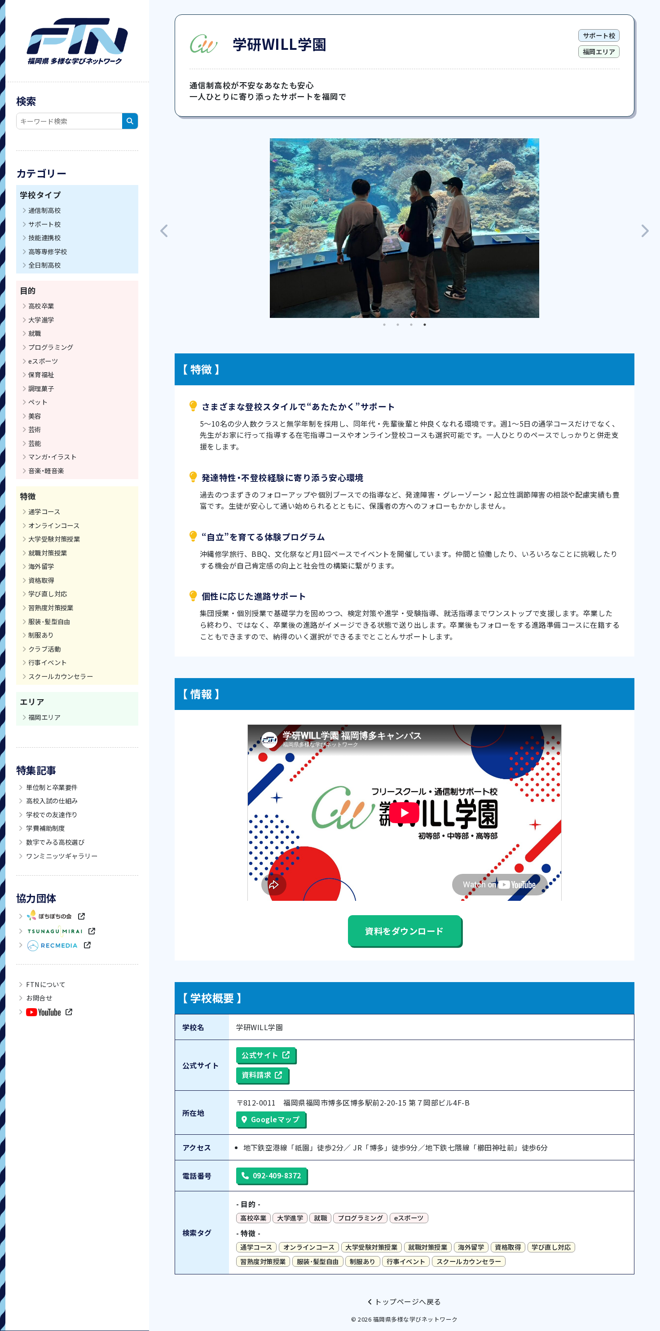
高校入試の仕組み (51, 800)
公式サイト (260, 1054)
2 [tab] (397, 324)
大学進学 (41, 319)
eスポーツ (43, 361)
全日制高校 (44, 264)
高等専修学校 (47, 251)
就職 (34, 333)
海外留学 (41, 566)
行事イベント (47, 662)
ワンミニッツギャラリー (61, 855)
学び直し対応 (47, 593)
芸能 (34, 443)
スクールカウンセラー (60, 676)
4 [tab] (424, 324)
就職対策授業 (47, 552)
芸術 (34, 429)
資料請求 (256, 1074)
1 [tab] (384, 324)
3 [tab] (411, 324)
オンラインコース (54, 525)
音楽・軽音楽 (46, 470)
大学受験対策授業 (54, 538)
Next (644, 228)
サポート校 (44, 224)
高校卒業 (41, 305)
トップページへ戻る (407, 1301)
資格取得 (41, 580)
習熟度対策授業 (51, 607)
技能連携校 (44, 237)
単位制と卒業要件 (51, 787)
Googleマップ (275, 1119)
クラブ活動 (44, 648)
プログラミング (51, 347)
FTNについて (45, 984)
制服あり (41, 634)
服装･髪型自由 (49, 621)
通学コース (44, 511)
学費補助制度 (45, 828)
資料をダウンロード (404, 931)
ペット (38, 401)
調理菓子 (41, 388)
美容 (34, 415)
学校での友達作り (51, 814)
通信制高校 (44, 210)
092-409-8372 (277, 1175)
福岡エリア (44, 717)
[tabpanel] (404, 228)
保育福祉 (41, 374)
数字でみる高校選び (55, 841)
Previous (164, 228)
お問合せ (38, 997)
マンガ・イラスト (52, 456)
